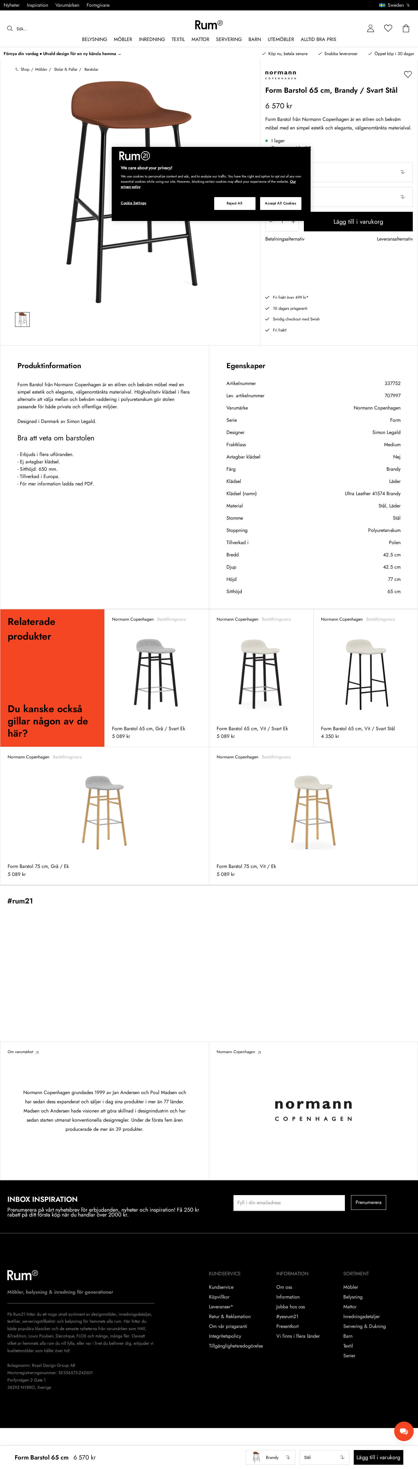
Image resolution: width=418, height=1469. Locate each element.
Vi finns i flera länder (298, 1336)
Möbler (350, 1287)
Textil (348, 1346)
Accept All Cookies (280, 203)
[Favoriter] (388, 28)
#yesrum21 (287, 1316)
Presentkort (287, 1326)
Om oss (284, 1287)
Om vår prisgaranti (228, 1326)
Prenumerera (369, 1202)
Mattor (349, 1306)
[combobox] (394, 5)
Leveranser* (221, 1306)
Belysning (353, 1297)
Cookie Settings (134, 202)
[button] (396, 5)
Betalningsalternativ (284, 239)
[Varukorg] (406, 28)
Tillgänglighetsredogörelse (236, 1346)
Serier (349, 1355)
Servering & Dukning (364, 1326)
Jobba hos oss (290, 1306)
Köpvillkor (219, 1297)
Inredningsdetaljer (361, 1316)
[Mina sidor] (370, 28)
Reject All (235, 203)
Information (288, 1297)
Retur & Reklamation (230, 1316)
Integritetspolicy (225, 1336)
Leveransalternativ (395, 239)
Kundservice (221, 1287)
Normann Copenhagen (377, 407)
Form (395, 420)
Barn (348, 1336)
